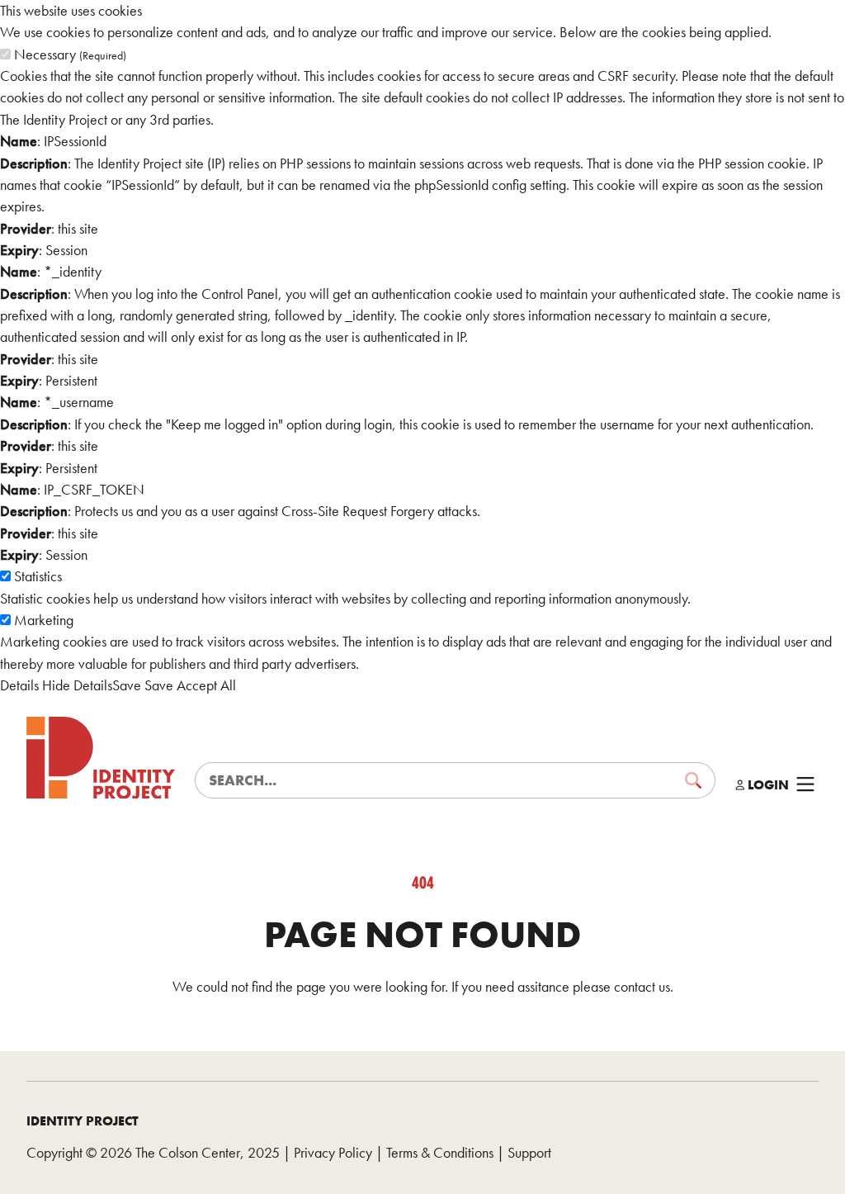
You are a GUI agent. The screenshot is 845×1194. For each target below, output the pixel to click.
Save (126, 685)
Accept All (206, 685)
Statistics (38, 576)
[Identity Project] (100, 758)
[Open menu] (805, 784)
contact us (642, 987)
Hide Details (77, 685)
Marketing (43, 620)
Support (529, 1152)
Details (19, 685)
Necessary (70, 54)
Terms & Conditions (439, 1152)
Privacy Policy (333, 1152)
